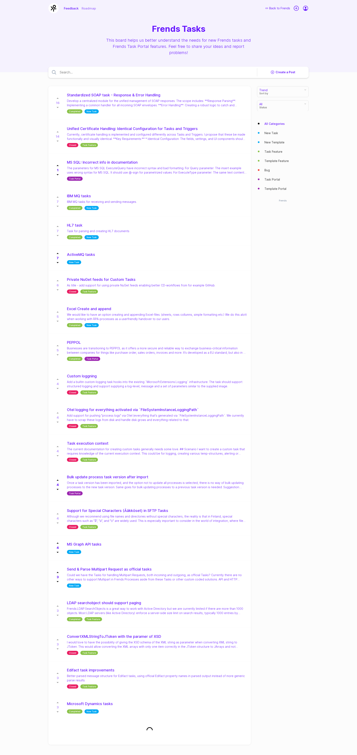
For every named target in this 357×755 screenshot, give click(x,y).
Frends (283, 200)
